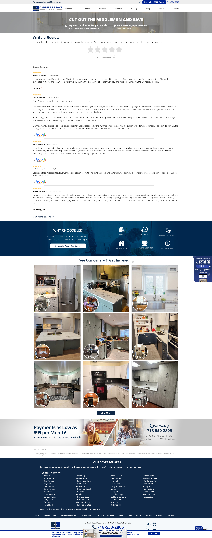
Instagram (154, 524)
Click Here (155, 435)
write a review (148, 530)
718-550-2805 (173, 2)
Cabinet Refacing (50, 516)
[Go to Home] (48, 10)
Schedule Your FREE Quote (67, 246)
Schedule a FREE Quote (154, 2)
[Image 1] (57, 288)
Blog (148, 8)
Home (87, 8)
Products (118, 8)
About (161, 8)
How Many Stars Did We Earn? (104, 57)
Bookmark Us (172, 516)
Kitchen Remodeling (68, 516)
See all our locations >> (92, 509)
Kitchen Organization (106, 516)
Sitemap (159, 516)
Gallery (134, 8)
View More (106, 413)
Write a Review (139, 2)
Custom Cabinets (87, 516)
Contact (176, 8)
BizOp (130, 516)
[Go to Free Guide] (202, 281)
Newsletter (154, 530)
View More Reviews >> (43, 216)
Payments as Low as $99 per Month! (47, 2)
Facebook (148, 524)
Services (102, 8)
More (121, 516)
